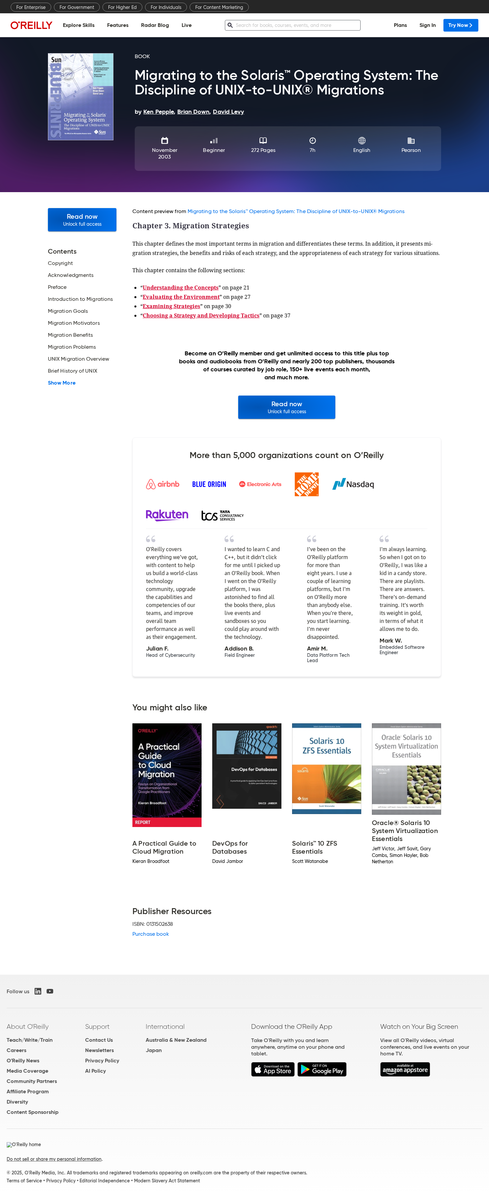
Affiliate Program (28, 1091)
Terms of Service (24, 1181)
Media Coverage (27, 1070)
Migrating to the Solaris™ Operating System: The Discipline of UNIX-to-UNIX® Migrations (296, 211)
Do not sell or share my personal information (54, 1159)
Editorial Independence (105, 1181)
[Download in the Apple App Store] (273, 1074)
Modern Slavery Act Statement (167, 1181)
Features (117, 25)
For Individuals (166, 7)
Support (97, 1026)
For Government (77, 7)
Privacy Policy (102, 1060)
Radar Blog (155, 25)
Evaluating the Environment (181, 296)
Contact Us (99, 1039)
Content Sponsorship (33, 1112)
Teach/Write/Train (30, 1039)
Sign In (427, 25)
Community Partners (32, 1081)
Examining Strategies (171, 306)
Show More (62, 383)
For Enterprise (31, 7)
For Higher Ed (122, 7)
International (165, 1026)
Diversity (17, 1101)
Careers (16, 1050)
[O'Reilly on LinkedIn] (38, 991)
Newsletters (99, 1050)
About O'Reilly (28, 1026)
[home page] (32, 25)
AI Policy (95, 1070)
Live (187, 25)
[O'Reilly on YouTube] (50, 991)
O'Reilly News (23, 1060)
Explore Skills (78, 25)
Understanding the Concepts (181, 287)
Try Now (458, 25)
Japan (154, 1050)
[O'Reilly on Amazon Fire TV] (405, 1074)
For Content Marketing (219, 7)
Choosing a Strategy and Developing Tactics (201, 315)
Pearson (411, 150)
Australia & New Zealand (176, 1039)
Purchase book (150, 934)
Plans (400, 25)
